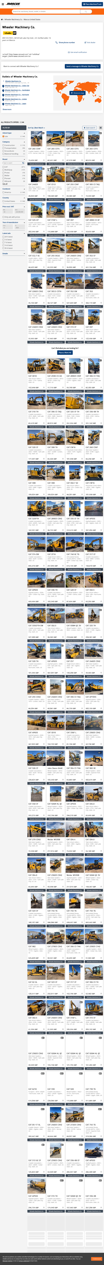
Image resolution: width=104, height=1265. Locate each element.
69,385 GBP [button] (71, 196)
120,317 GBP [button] (33, 994)
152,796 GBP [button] (53, 815)
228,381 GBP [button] (91, 637)
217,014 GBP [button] (53, 851)
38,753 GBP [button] (52, 530)
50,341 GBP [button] (52, 958)
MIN (4, 209)
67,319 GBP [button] (71, 160)
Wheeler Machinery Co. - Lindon (16, 99)
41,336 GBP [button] (33, 1029)
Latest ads (7, 233)
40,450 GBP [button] (33, 1065)
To (15, 225)
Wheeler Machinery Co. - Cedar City (17, 85)
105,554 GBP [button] (72, 1029)
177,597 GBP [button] (33, 459)
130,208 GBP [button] (72, 673)
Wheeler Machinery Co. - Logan (15, 103)
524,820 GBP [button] (33, 958)
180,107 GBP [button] (33, 922)
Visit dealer (91, 42)
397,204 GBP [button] (91, 530)
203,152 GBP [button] (91, 1029)
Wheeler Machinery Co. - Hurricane (17, 94)
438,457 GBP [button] (72, 922)
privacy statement (24, 1261)
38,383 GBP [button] (52, 637)
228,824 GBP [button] (33, 780)
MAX (16, 209)
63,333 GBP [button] (52, 267)
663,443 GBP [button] (91, 922)
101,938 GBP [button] (72, 459)
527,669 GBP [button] (72, 303)
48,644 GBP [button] (52, 1136)
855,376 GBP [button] (33, 566)
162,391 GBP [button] (33, 530)
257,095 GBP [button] (53, 566)
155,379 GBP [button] (72, 339)
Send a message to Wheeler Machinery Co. (82, 66)
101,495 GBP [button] (33, 673)
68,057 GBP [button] (71, 1136)
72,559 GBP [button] (90, 196)
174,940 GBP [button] (53, 1208)
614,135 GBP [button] (72, 566)
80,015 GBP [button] (52, 423)
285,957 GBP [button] (72, 1172)
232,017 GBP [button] (53, 994)
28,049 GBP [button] (33, 196)
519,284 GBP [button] (91, 1136)
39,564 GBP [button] (90, 673)
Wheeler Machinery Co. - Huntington (17, 90)
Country (6, 198)
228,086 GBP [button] (53, 1101)
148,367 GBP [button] (91, 887)
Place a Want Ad (65, 352)
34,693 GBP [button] (71, 1243)
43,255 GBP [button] (90, 602)
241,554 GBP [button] (72, 423)
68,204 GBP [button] (33, 709)
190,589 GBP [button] (53, 196)
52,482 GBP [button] (90, 994)
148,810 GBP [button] (91, 566)
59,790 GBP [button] (71, 388)
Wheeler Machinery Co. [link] (37, 164)
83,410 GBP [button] (33, 423)
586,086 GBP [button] (53, 922)
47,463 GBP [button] (52, 339)
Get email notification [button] (78, 52)
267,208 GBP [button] (91, 1208)
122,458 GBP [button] (72, 232)
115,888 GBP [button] (53, 232)
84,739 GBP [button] (71, 709)
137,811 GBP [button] (53, 1243)
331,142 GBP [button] (91, 423)
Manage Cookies (7, 1261)
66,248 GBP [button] (90, 459)
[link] (36, 138)
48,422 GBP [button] (33, 267)
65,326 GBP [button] (52, 459)
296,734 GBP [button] (33, 1208)
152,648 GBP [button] (33, 388)
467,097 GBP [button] (53, 673)
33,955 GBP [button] (33, 339)
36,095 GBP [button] (71, 267)
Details (5, 253)
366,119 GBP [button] (91, 303)
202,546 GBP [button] (33, 232)
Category (6, 142)
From (4, 225)
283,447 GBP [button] (33, 1136)
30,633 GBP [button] (90, 232)
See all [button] (5, 184)
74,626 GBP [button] (33, 160)
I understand (97, 1259)
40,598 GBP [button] (52, 887)
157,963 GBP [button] (72, 1208)
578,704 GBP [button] (33, 1243)
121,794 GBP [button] (72, 1065)
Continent (6, 189)
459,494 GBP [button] (33, 602)
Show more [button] (7, 109)
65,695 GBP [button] (90, 815)
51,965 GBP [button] (90, 958)
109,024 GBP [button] (33, 495)
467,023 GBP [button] (33, 744)
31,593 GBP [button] (52, 1029)
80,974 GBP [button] (90, 160)
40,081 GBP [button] (52, 709)
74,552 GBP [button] (71, 851)
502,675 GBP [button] (91, 780)
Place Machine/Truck (93, 4)
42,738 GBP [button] (90, 744)
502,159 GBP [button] (91, 709)
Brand (5, 159)
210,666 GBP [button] (72, 637)
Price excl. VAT (8, 207)
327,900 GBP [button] (33, 637)
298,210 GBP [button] (72, 815)
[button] (13, 127)
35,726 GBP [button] (33, 303)
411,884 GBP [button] (91, 1101)
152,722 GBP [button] (53, 744)
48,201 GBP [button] (71, 495)
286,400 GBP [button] (91, 1172)
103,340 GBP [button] (53, 602)
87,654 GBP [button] (71, 602)
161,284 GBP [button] (91, 1065)
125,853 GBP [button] (33, 1172)
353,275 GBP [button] (33, 815)
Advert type (7, 133)
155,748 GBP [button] (53, 1065)
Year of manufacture (10, 222)
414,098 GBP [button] (33, 1101)
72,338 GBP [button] (33, 851)
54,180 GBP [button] (90, 851)
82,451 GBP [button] (52, 160)
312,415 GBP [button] (72, 530)
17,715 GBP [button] (52, 388)
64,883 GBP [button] (71, 780)
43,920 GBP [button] (52, 1172)
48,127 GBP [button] (52, 303)
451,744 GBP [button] (91, 267)
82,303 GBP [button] (90, 388)
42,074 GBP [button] (90, 1243)
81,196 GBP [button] (71, 744)
